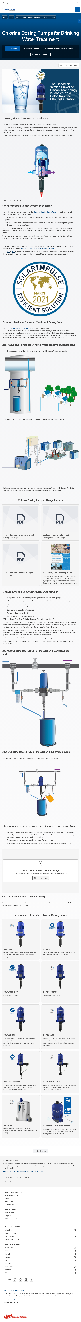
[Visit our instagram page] (26, 1280)
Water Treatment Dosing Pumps (22, 328)
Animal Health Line (11, 1195)
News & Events (10, 1233)
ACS (13, 252)
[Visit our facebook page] (15, 1280)
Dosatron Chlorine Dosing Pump (45, 212)
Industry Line (9, 1204)
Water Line (9, 1201)
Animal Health (10, 1213)
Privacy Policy (10, 1299)
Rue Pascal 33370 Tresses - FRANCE (16, 1171)
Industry (8, 1222)
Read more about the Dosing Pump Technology (38, 248)
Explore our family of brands (14, 1290)
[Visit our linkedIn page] (20, 1280)
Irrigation (8, 1216)
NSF (8, 252)
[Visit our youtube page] (32, 1280)
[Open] (77, 9)
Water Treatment (11, 1219)
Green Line (9, 1198)
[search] (77, 3)
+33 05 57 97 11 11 (37, 1171)
